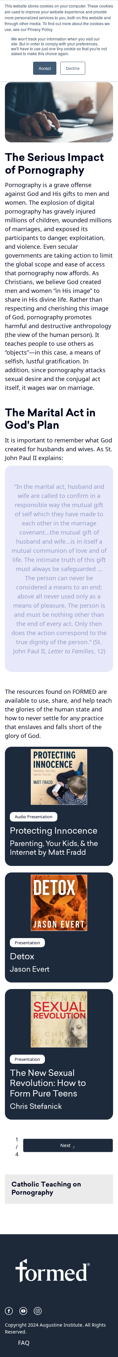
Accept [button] (45, 68)
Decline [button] (73, 68)
